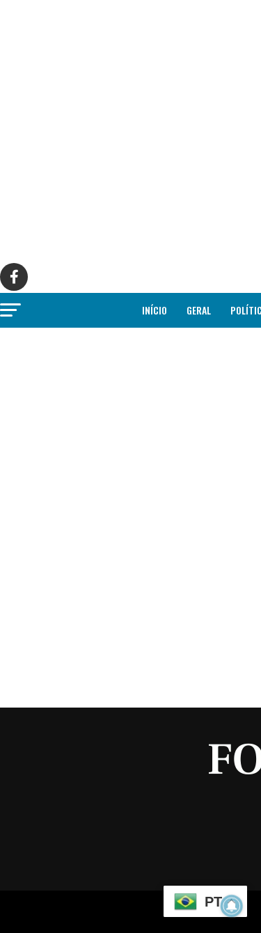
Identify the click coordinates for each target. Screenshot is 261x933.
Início (154, 310)
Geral (199, 310)
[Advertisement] (130, 130)
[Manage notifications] (232, 906)
